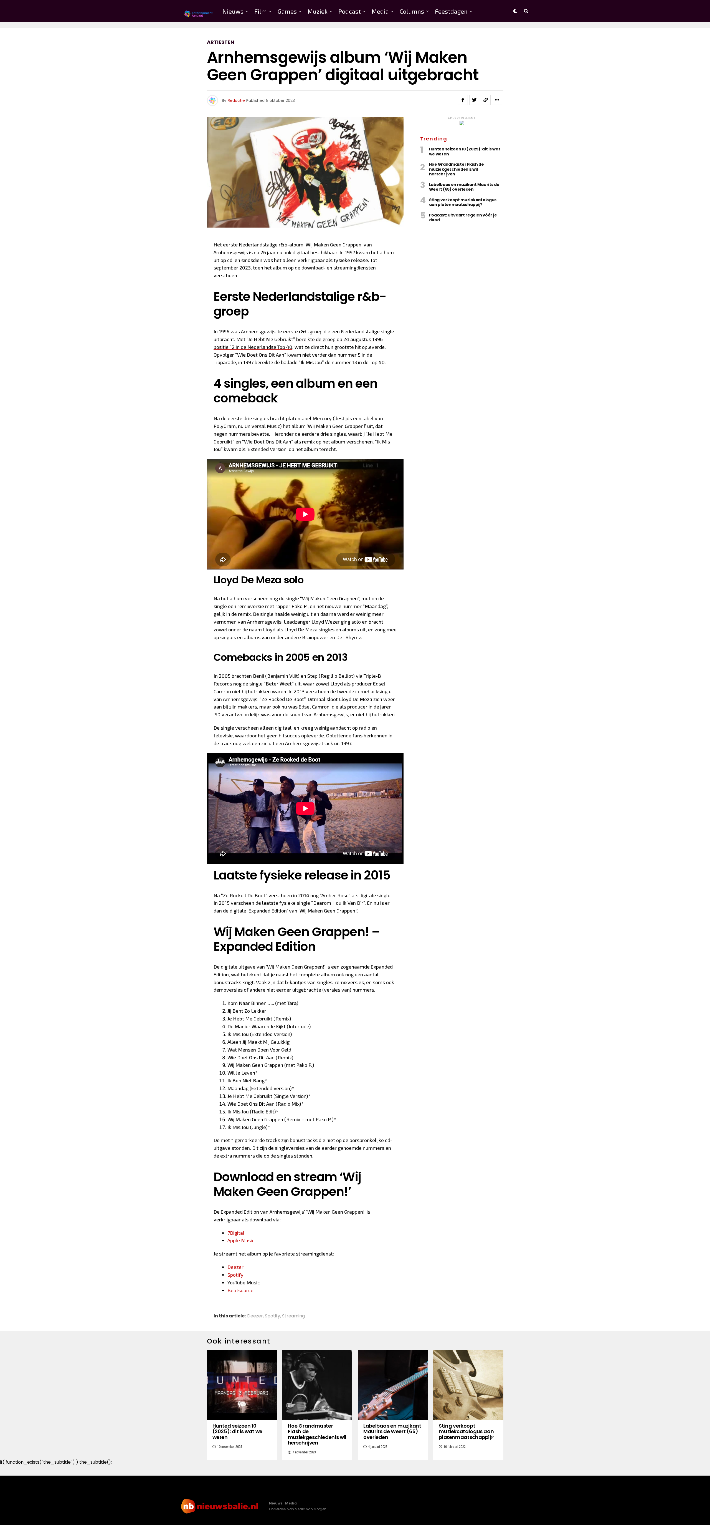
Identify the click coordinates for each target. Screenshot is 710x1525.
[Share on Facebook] (463, 100)
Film (260, 11)
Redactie (236, 100)
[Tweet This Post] (474, 100)
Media (380, 11)
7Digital (235, 1233)
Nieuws (233, 11)
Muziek (318, 11)
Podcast (349, 11)
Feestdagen (451, 11)
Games (287, 11)
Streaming (293, 1316)
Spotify (235, 1275)
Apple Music (240, 1240)
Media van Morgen (310, 1509)
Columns (412, 11)
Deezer (235, 1267)
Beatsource (240, 1290)
